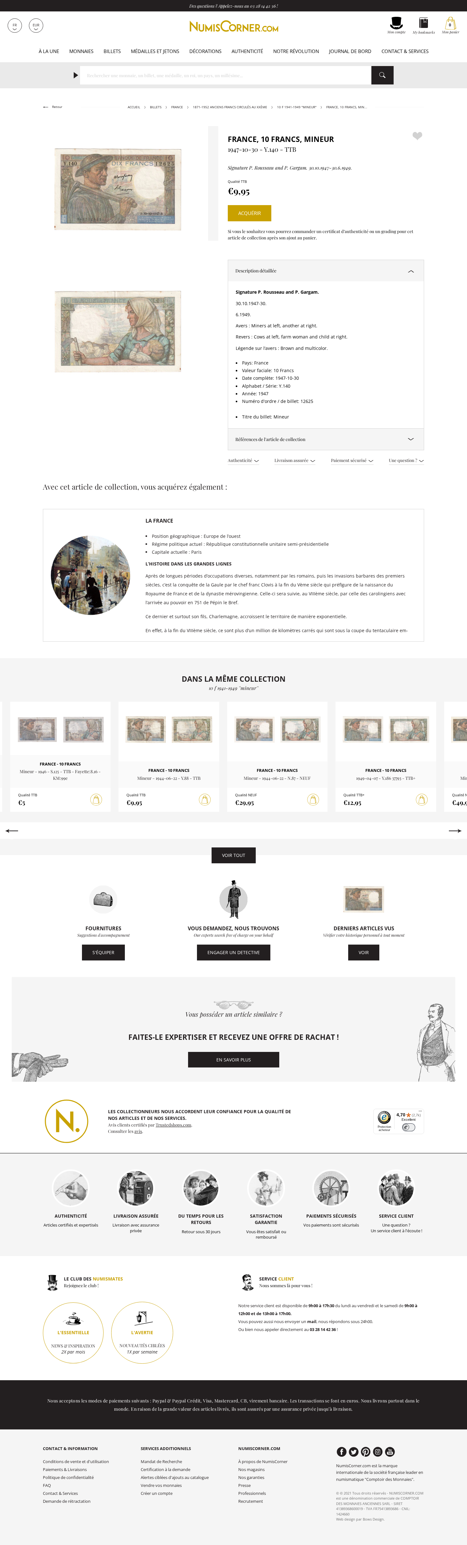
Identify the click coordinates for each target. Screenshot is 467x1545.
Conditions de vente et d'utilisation (76, 1461)
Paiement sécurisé (349, 460)
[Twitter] (353, 1452)
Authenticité (247, 51)
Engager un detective (233, 952)
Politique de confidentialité (68, 1477)
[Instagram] (377, 1452)
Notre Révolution (296, 51)
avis (138, 1131)
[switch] (408, 1127)
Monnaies (81, 51)
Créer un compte (157, 1493)
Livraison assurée (291, 460)
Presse (244, 1485)
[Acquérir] (96, 799)
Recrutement (250, 1501)
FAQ (47, 1485)
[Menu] (420, 1112)
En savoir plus (233, 1060)
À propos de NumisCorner (263, 1461)
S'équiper (103, 952)
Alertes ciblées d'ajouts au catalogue (175, 1477)
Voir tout (233, 855)
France (177, 107)
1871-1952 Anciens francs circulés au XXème (230, 107)
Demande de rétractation (67, 1501)
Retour (56, 107)
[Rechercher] (382, 75)
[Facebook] (341, 1452)
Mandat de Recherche (161, 1461)
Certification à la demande (165, 1469)
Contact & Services (405, 51)
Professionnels (252, 1493)
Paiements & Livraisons (65, 1469)
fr (15, 25)
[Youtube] (390, 1452)
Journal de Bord (350, 51)
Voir (364, 952)
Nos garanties (251, 1477)
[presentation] (11, 830)
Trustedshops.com (173, 1124)
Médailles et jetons (155, 51)
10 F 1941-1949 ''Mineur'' (296, 107)
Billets (112, 51)
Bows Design (373, 1519)
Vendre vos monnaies (161, 1485)
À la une (49, 51)
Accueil (134, 107)
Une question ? (403, 460)
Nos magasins (251, 1469)
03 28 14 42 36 (263, 6)
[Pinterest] (365, 1452)
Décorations (205, 51)
